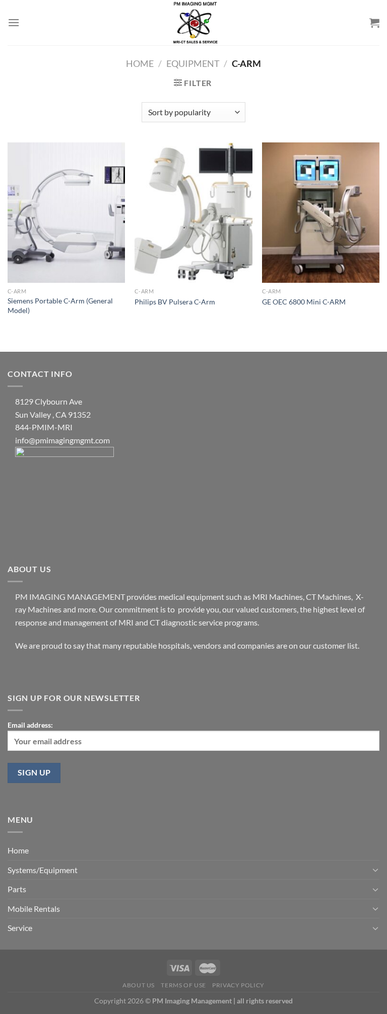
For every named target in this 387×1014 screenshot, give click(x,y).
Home (140, 63)
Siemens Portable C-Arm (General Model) (60, 305)
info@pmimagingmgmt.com (62, 440)
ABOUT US (138, 985)
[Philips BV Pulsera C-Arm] (193, 212)
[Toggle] (375, 870)
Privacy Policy (238, 985)
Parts (17, 889)
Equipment (193, 63)
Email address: (30, 725)
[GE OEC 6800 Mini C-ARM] (320, 212)
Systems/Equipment (43, 870)
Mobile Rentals (34, 908)
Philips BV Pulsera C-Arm (175, 301)
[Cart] (374, 23)
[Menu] (14, 22)
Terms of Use (183, 985)
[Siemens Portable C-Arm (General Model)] (66, 212)
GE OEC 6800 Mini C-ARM (304, 301)
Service (20, 927)
